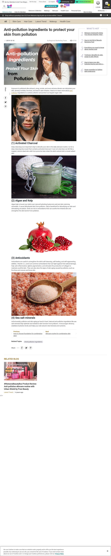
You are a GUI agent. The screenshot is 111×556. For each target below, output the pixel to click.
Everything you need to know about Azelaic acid (94, 48)
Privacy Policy (59, 554)
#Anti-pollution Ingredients (33, 342)
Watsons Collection (35, 11)
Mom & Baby (88, 12)
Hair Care (28, 21)
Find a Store (42, 1)
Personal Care (76, 11)
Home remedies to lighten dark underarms (93, 70)
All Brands (101, 11)
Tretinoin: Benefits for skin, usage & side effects (93, 56)
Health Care (65, 11)
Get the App (32, 1)
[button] (106, 4)
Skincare (55, 11)
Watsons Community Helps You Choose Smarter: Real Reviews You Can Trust (93, 33)
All (5, 21)
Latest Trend (40, 21)
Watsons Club (7, 12)
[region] (55, 551)
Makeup (47, 11)
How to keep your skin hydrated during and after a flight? (93, 63)
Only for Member (20, 12)
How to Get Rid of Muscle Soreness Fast (93, 41)
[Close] (107, 551)
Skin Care (17, 21)
